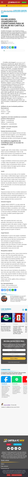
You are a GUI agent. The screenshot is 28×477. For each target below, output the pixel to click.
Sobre (2, 464)
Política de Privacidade (16, 475)
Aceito (8, 475)
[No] (26, 473)
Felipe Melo (6, 40)
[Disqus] (14, 419)
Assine (8, 444)
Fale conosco (17, 444)
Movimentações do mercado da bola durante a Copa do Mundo (6, 328)
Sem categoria (9, 10)
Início (2, 10)
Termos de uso (5, 468)
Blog (5, 10)
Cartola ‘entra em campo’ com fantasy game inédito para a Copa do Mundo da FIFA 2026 (18, 330)
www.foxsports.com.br (20, 62)
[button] (23, 310)
